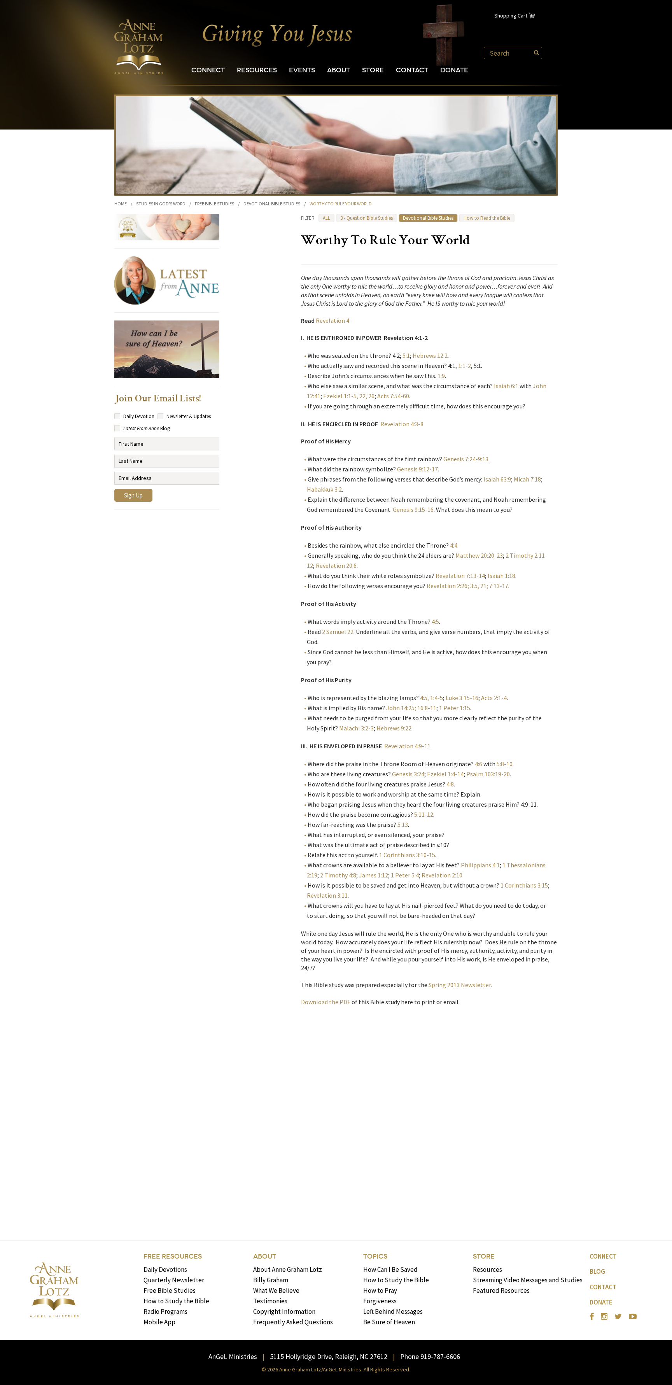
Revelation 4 (332, 320)
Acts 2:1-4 (494, 698)
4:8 (450, 784)
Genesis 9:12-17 (417, 469)
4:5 (435, 621)
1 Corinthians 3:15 (523, 885)
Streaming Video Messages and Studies (528, 1280)
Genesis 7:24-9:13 (465, 459)
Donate (454, 70)
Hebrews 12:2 (430, 355)
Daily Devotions (165, 1269)
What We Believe (276, 1290)
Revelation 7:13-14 (459, 576)
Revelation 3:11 (327, 895)
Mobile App (159, 1322)
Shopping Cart (510, 15)
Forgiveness (380, 1301)
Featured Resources (501, 1290)
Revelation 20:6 (336, 565)
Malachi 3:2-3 (356, 728)
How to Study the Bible (176, 1301)
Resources (257, 70)
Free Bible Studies (214, 204)
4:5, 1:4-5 (431, 698)
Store (373, 70)
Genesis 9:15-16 (413, 509)
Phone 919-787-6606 (430, 1356)
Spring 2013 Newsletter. (461, 985)
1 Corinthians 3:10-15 (407, 855)
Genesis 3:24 (408, 774)
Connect (208, 70)
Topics (375, 1256)
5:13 (402, 824)
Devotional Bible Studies (271, 204)
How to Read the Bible (487, 218)
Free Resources (173, 1256)
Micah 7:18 (527, 479)
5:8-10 (505, 764)
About (338, 70)
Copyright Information (284, 1311)
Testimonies (270, 1301)
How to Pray (380, 1290)
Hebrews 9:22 (393, 728)
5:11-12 (423, 814)
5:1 (406, 355)
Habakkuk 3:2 (324, 489)
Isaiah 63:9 (496, 479)
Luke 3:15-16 (462, 698)
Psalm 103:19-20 (487, 774)
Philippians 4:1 (480, 865)
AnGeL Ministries (232, 1356)
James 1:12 (373, 875)
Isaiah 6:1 (507, 386)
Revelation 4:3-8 (402, 424)
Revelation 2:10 (442, 875)
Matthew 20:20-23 (479, 555)
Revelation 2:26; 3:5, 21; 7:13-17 (466, 586)
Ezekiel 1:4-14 (445, 774)
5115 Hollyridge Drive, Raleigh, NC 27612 (328, 1356)
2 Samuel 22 (338, 632)
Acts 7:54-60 (393, 396)
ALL (326, 218)
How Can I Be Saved (390, 1269)
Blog (597, 1271)
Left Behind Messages (393, 1311)
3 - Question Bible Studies (366, 218)
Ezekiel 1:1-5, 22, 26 (348, 396)
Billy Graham (270, 1280)
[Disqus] (429, 1112)
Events (302, 70)
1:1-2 (464, 365)
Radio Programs (165, 1311)
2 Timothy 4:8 (338, 875)
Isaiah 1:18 (501, 576)
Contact (412, 70)
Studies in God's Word (161, 204)
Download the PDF (325, 1002)
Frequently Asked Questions (293, 1322)
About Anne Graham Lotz (287, 1269)
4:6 (478, 764)
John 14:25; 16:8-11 (411, 708)
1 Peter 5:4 (405, 875)
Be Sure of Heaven (389, 1322)
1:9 (441, 376)
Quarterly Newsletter (174, 1280)
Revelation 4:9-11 (407, 746)
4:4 (453, 545)
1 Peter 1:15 (454, 708)
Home (120, 204)
